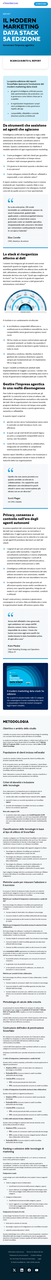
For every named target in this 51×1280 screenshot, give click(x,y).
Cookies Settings (36, 1255)
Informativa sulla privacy (16, 1252)
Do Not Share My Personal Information (22, 1259)
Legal (39, 1259)
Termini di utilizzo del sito (34, 1252)
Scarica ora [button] (41, 4)
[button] (14, 1270)
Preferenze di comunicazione (19, 1255)
